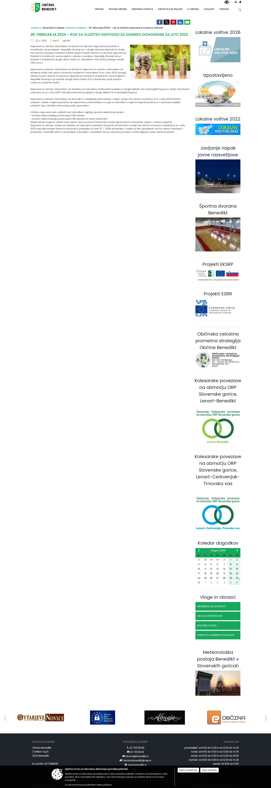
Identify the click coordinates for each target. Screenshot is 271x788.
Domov (35, 27)
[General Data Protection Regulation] (102, 717)
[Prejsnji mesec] (199, 550)
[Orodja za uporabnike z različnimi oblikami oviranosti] (226, 2)
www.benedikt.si (137, 764)
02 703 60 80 (137, 747)
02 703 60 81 (137, 752)
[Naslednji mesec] (237, 550)
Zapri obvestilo (209, 770)
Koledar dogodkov (218, 543)
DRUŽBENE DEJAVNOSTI (211, 606)
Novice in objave (76, 27)
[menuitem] (99, 8)
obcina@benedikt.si (136, 756)
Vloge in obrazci (218, 597)
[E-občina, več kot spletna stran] (226, 717)
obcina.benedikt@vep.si (137, 760)
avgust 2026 (218, 550)
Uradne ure (231, 742)
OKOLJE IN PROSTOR (209, 616)
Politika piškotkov (103, 784)
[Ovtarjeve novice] (40, 717)
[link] (160, 22)
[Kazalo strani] (236, 2)
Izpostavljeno (218, 75)
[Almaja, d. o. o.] (164, 717)
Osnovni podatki (43, 742)
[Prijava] (240, 2)
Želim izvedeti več (188, 770)
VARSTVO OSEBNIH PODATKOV (216, 635)
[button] (5, 718)
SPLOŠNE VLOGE (207, 625)
